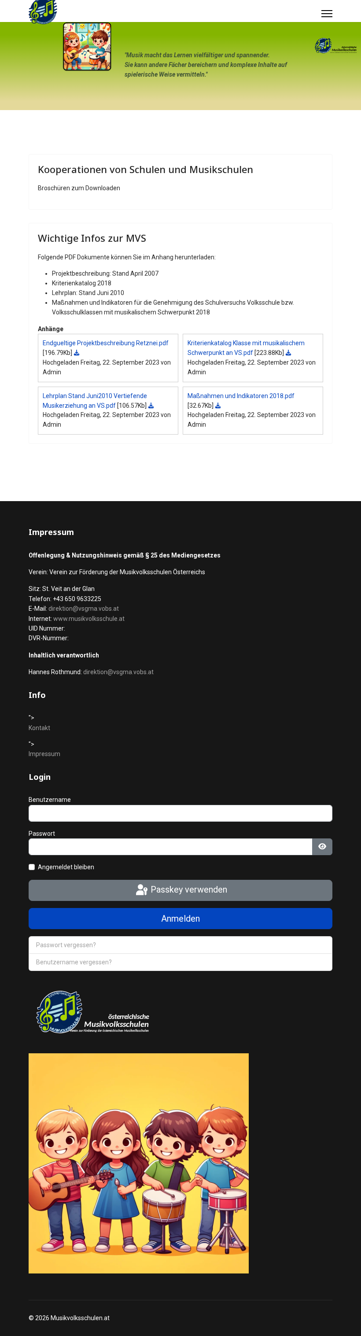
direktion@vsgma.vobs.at (83, 608)
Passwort (42, 833)
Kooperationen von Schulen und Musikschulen (145, 169)
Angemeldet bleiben (66, 867)
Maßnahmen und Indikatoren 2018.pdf (241, 395)
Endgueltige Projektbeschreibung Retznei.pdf (106, 343)
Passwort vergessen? (66, 944)
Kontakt (39, 727)
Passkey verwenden (187, 889)
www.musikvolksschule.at (89, 618)
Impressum (44, 753)
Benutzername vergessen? (74, 962)
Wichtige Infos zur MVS (92, 237)
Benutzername (50, 799)
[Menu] (326, 14)
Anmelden (180, 918)
